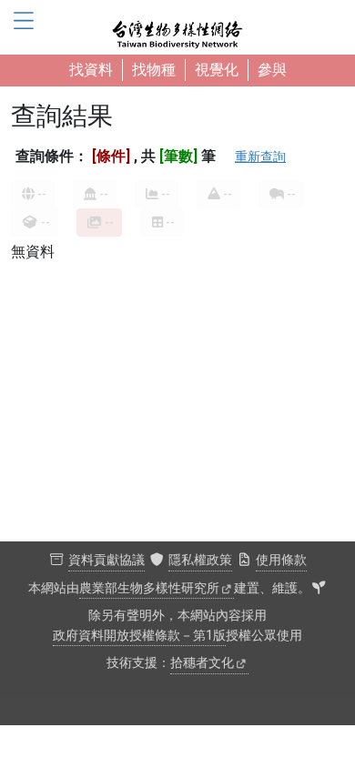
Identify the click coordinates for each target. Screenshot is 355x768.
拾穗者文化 (202, 663)
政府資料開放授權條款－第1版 (139, 635)
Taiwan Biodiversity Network (177, 27)
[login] (318, 589)
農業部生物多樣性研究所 (149, 588)
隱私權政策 (200, 560)
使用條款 (281, 560)
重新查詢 (260, 156)
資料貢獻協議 (106, 560)
